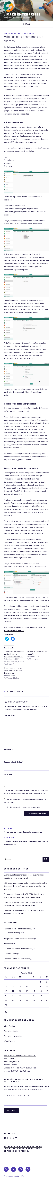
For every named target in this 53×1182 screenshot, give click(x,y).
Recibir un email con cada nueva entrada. (23, 807)
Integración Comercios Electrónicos (19, 939)
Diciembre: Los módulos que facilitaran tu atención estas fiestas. (14, 654)
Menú (27, 24)
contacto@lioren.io (11, 1062)
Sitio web (8, 775)
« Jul (5, 1012)
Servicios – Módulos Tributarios (17, 959)
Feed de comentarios (13, 1036)
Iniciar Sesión (9, 1026)
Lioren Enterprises (22, 14)
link (27, 392)
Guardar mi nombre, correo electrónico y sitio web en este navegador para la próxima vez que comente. (26, 792)
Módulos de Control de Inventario (18, 949)
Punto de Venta (10, 954)
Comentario (10, 715)
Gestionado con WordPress (15, 1176)
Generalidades (15, 691)
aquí (5, 494)
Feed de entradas (11, 1031)
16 (47, 991)
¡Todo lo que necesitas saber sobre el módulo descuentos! (13, 670)
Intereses (8, 944)
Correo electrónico (13, 762)
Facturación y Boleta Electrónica (17, 929)
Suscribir (11, 1110)
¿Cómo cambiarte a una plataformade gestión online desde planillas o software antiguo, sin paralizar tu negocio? (25, 886)
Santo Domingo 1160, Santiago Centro (20, 1055)
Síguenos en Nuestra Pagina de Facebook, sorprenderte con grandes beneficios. (23, 1149)
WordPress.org (10, 1041)
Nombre (8, 749)
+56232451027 (11, 1059)
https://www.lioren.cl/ (14, 630)
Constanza (28, 33)
